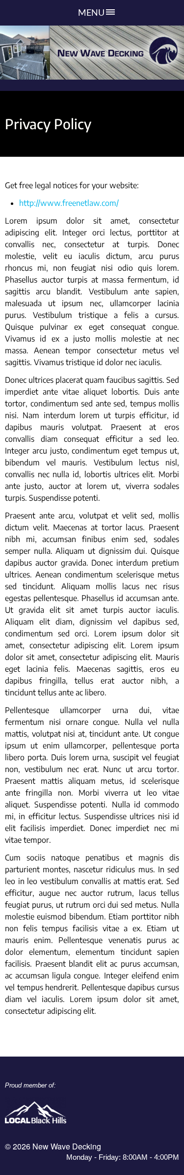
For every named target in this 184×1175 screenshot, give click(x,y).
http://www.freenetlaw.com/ (69, 203)
